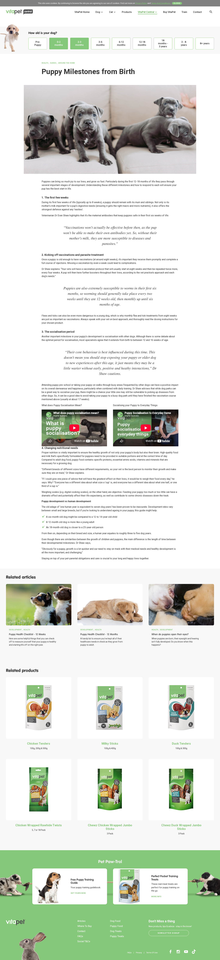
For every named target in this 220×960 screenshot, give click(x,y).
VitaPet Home (82, 12)
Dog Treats (116, 931)
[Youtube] (186, 951)
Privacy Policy (141, 3)
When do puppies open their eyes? (170, 634)
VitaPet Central (146, 12)
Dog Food (115, 921)
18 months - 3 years (163, 43)
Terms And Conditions (160, 3)
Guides (53, 63)
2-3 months (79, 43)
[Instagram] (178, 951)
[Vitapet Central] (19, 13)
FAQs (80, 936)
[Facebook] (170, 951)
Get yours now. (78, 893)
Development (15, 630)
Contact (197, 12)
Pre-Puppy (37, 43)
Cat (111, 12)
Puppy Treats (117, 936)
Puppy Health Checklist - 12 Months (99, 634)
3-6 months (100, 43)
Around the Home (66, 63)
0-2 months (58, 43)
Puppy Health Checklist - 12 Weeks (27, 634)
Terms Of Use (152, 953)
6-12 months (121, 43)
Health (45, 63)
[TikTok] (193, 951)
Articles (81, 921)
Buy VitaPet (169, 12)
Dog (98, 12)
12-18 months (142, 43)
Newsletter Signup (169, 933)
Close (177, 3)
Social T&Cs (83, 941)
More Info (156, 897)
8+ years (205, 43)
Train (184, 12)
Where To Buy (84, 926)
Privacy (139, 953)
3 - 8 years (184, 43)
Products (127, 12)
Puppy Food (116, 926)
